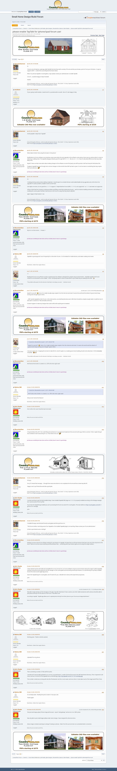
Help (93, 769)
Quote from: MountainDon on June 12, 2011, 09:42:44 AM (41, 390)
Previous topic (94, 35)
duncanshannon (20, 64)
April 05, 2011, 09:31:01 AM (32, 150)
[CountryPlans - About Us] (13, 423)
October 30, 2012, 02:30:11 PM (33, 520)
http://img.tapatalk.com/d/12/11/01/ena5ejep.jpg (70, 676)
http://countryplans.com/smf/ (93, 505)
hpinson (61, 28)
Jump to (84, 760)
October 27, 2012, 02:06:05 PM (33, 387)
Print (103, 59)
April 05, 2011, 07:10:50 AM (32, 63)
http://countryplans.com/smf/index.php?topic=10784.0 (45, 84)
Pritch (16, 271)
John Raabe (42, 28)
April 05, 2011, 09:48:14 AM (32, 227)
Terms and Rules (98, 769)
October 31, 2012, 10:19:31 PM (33, 692)
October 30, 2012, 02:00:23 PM (33, 497)
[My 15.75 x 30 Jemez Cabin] (13, 170)
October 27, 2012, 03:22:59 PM (33, 406)
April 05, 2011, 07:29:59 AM (32, 89)
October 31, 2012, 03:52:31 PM (33, 566)
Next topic (101, 35)
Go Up (13, 754)
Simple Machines (21, 769)
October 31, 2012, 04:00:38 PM (33, 589)
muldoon (17, 89)
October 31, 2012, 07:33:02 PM (33, 669)
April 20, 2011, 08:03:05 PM (32, 253)
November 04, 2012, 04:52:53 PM (34, 709)
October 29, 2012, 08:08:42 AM (33, 477)
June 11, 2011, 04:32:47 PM (32, 290)
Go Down (14, 59)
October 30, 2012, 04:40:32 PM (33, 540)
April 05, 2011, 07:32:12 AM (32, 131)
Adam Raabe (66, 28)
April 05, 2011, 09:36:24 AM (32, 176)
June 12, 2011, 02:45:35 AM (32, 338)
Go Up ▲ (104, 769)
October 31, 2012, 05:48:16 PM (33, 651)
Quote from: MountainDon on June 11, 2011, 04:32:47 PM (41, 342)
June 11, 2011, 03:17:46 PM (32, 271)
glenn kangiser (49, 28)
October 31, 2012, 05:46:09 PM (33, 634)
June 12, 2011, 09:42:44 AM (32, 361)
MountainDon (56, 28)
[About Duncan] (13, 76)
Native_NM (18, 254)
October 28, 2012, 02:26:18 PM (33, 429)
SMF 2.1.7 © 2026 (14, 769)
